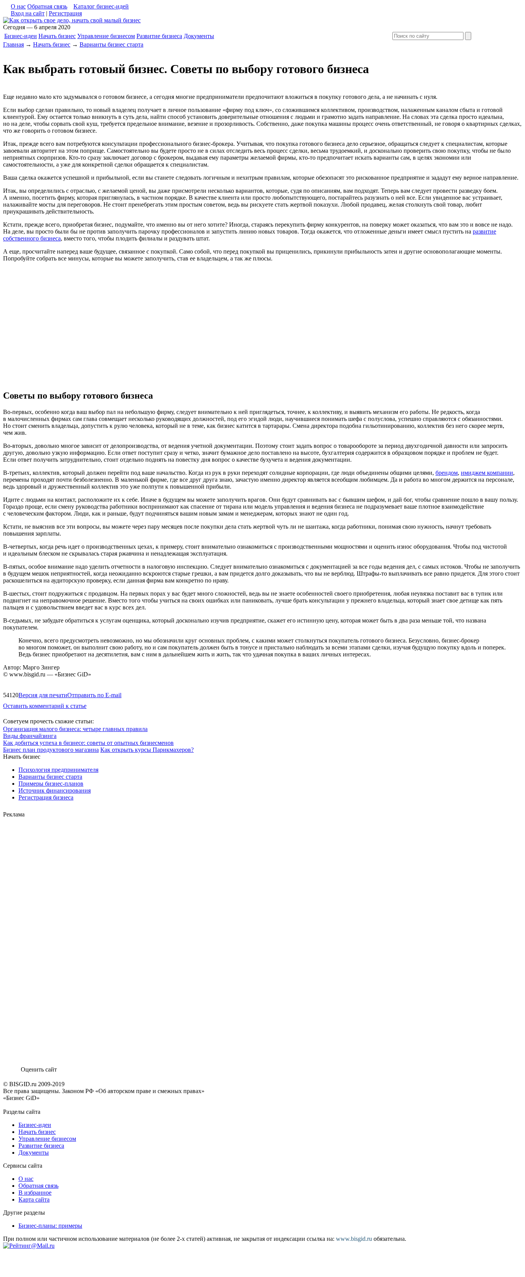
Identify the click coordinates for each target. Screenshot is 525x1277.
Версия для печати (42, 695)
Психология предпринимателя (58, 769)
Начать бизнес (57, 36)
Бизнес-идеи (20, 36)
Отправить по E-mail (94, 695)
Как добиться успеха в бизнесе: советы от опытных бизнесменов (88, 742)
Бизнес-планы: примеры (50, 1225)
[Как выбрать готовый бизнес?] (72, 20)
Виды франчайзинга (29, 736)
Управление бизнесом (106, 36)
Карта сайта (34, 1199)
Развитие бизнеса (159, 36)
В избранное (35, 1192)
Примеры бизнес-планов (50, 783)
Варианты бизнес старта (111, 44)
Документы (199, 36)
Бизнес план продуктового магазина (51, 749)
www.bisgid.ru (354, 1238)
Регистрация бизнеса (45, 797)
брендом (446, 472)
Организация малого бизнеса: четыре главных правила (75, 729)
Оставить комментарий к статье (44, 706)
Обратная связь (47, 6)
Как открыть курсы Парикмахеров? (147, 749)
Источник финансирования (54, 790)
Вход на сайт (28, 13)
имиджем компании (487, 472)
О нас (18, 6)
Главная (13, 44)
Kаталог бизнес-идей (101, 6)
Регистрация (65, 13)
